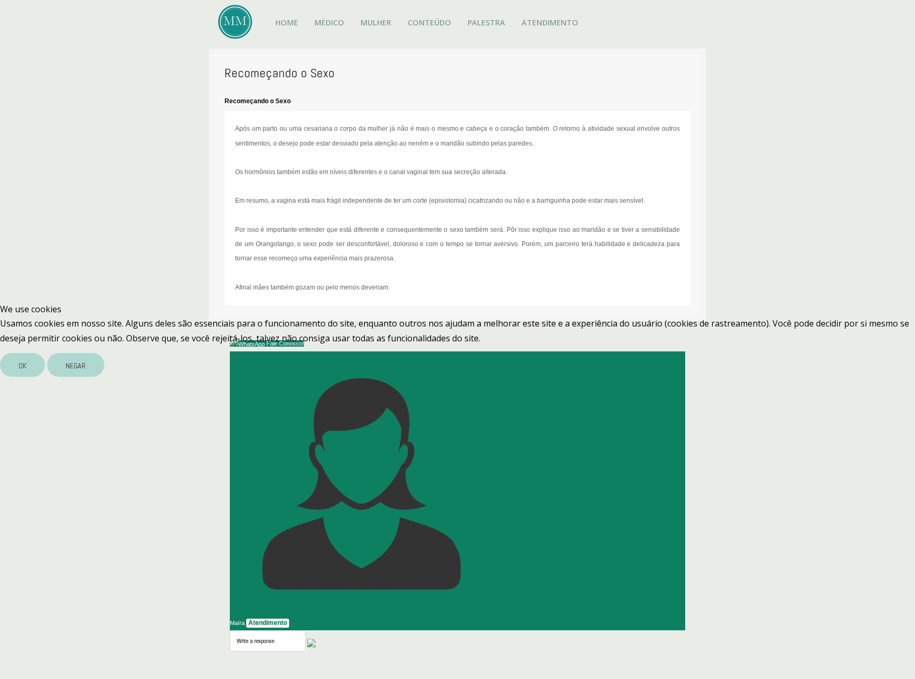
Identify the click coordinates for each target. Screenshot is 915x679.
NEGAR (76, 365)
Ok (22, 365)
